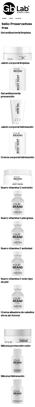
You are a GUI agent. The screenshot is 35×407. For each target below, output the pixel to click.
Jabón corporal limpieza (15, 63)
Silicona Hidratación (12, 376)
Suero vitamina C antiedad (16, 248)
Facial (11, 18)
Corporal (18, 18)
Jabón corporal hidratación (17, 127)
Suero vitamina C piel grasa (17, 218)
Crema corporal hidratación (17, 157)
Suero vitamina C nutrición (17, 187)
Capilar (4, 18)
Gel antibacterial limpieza (16, 32)
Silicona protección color (16, 345)
